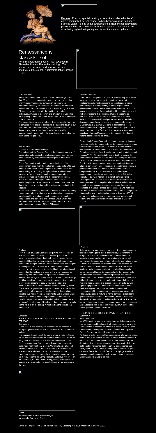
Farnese (65, 18)
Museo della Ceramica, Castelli (32, 418)
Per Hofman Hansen (52, 426)
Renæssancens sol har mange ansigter (36, 415)
